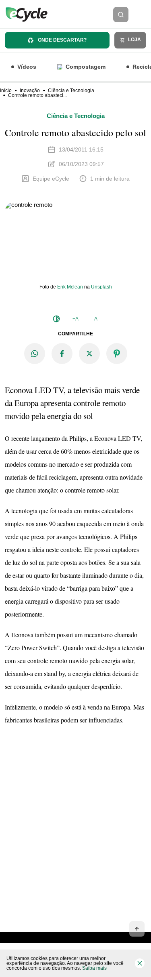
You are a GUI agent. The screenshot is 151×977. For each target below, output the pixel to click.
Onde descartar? (62, 40)
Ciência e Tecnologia (71, 90)
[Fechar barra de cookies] (140, 963)
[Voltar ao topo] (137, 929)
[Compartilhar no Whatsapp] (34, 353)
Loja (134, 39)
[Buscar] (120, 14)
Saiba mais (94, 968)
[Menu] (142, 14)
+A (75, 319)
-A (95, 319)
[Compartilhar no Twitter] (89, 353)
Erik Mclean (70, 286)
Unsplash (101, 286)
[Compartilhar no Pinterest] (116, 353)
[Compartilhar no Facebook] (62, 353)
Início (6, 90)
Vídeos (26, 66)
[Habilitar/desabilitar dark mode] (56, 318)
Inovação (30, 90)
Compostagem (85, 66)
